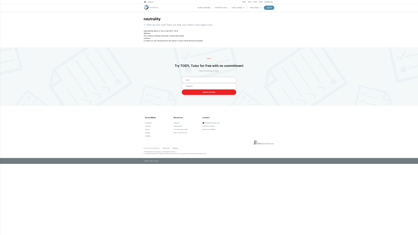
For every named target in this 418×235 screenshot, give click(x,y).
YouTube (148, 126)
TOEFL (244, 2)
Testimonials (178, 126)
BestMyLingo (269, 2)
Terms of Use (166, 148)
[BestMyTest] (151, 8)
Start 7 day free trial (180, 133)
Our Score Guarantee (181, 129)
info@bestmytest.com (212, 123)
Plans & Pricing (204, 7)
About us (177, 123)
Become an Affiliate (208, 129)
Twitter (147, 129)
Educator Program (208, 126)
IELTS (249, 2)
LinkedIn (148, 136)
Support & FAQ (221, 7)
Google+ (148, 133)
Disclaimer (175, 148)
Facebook (148, 123)
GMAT (261, 2)
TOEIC (255, 2)
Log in (269, 8)
